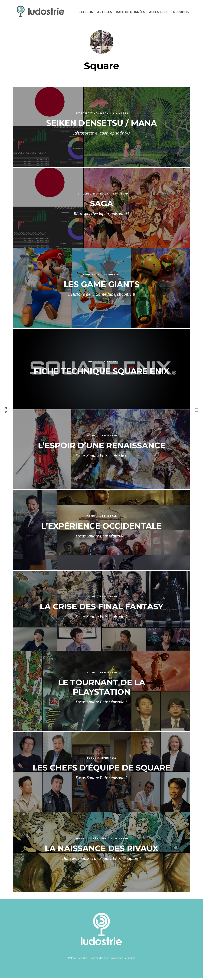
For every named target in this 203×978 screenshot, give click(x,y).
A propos (181, 12)
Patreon (86, 12)
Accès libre (159, 12)
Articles (104, 12)
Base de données (130, 12)
